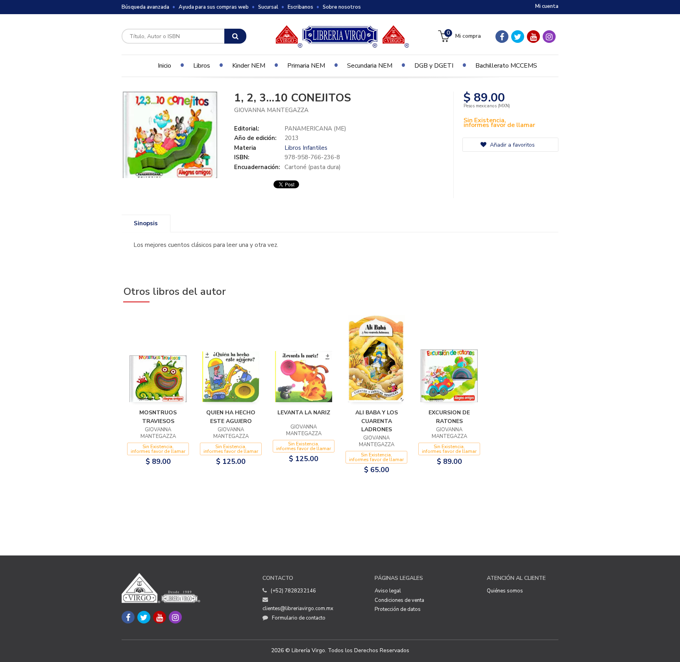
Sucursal (268, 7)
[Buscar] (235, 36)
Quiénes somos (505, 590)
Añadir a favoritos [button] (511, 145)
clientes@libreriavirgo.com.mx (297, 608)
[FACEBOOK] (501, 36)
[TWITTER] (517, 36)
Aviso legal (388, 590)
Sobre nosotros (342, 7)
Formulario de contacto (298, 618)
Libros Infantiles (306, 148)
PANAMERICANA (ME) (315, 128)
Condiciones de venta (399, 600)
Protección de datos (398, 609)
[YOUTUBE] (533, 36)
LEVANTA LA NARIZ (303, 412)
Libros (201, 65)
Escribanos (300, 7)
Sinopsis (146, 223)
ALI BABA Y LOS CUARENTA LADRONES (376, 421)
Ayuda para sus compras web (214, 7)
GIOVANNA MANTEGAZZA (271, 110)
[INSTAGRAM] (549, 36)
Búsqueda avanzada (145, 7)
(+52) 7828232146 (293, 590)
